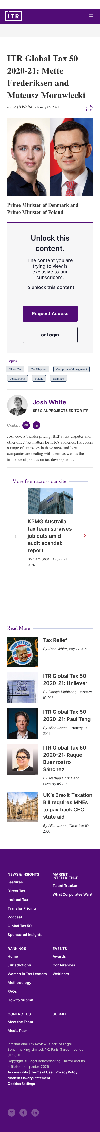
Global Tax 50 (20, 926)
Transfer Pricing (22, 908)
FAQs (12, 991)
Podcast (15, 917)
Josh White (49, 402)
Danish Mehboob (62, 692)
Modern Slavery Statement (29, 1078)
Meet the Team (20, 1022)
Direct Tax (15, 369)
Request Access (50, 313)
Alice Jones (57, 728)
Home (13, 956)
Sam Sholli (41, 559)
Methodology (19, 982)
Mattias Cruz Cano (63, 778)
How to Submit (20, 1000)
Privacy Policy (66, 1072)
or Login (50, 334)
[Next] (84, 536)
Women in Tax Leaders (27, 974)
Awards (59, 956)
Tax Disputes (39, 369)
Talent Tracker (65, 885)
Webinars (61, 974)
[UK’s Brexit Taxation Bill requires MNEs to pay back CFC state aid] (22, 807)
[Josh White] (20, 405)
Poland (39, 378)
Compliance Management (71, 369)
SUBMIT (59, 1014)
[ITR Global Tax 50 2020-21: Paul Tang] (22, 723)
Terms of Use (42, 1072)
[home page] (13, 16)
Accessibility (18, 1072)
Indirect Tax (18, 899)
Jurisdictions (17, 378)
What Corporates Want (72, 894)
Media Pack (18, 1030)
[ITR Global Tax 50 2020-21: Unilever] (22, 687)
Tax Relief (55, 640)
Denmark (58, 378)
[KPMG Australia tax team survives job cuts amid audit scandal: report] (50, 501)
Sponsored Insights (25, 934)
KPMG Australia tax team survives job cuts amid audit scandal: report (50, 535)
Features (15, 882)
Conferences (64, 965)
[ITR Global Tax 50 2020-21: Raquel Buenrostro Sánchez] (22, 759)
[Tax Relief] (22, 652)
